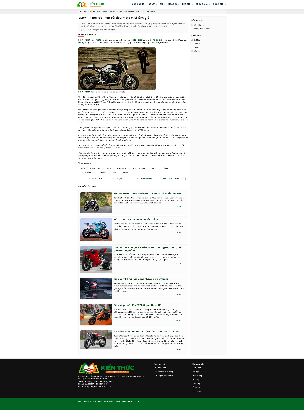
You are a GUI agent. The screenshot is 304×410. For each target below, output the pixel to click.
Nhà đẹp (196, 380)
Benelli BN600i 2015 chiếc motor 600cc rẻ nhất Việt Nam (159, 179)
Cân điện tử (199, 25)
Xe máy (197, 40)
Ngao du (172, 4)
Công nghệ (198, 368)
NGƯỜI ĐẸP (218, 4)
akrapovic (96, 156)
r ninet (87, 92)
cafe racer (137, 40)
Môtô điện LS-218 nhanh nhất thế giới (137, 219)
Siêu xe (197, 51)
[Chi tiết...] (179, 207)
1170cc (154, 168)
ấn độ (81, 43)
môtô (98, 40)
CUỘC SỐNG (202, 4)
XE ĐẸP (152, 4)
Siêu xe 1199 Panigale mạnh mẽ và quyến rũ (141, 279)
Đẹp (162, 4)
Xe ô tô (197, 44)
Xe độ (196, 47)
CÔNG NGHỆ (138, 4)
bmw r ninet (84, 40)
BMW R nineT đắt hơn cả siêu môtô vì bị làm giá (137, 11)
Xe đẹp (104, 11)
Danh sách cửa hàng (164, 372)
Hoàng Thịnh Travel (202, 29)
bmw (80, 92)
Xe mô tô (112, 11)
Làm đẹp (197, 384)
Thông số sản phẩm (164, 376)
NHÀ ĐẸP (186, 4)
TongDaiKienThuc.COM (91, 11)
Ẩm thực (196, 387)
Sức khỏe (197, 391)
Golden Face (160, 368)
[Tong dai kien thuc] (90, 4)
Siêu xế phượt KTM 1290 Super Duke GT (138, 305)
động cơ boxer (157, 40)
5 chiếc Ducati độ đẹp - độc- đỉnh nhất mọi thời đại (146, 331)
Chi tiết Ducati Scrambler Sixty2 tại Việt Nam (106, 179)
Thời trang (197, 376)
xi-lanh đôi (86, 172)
